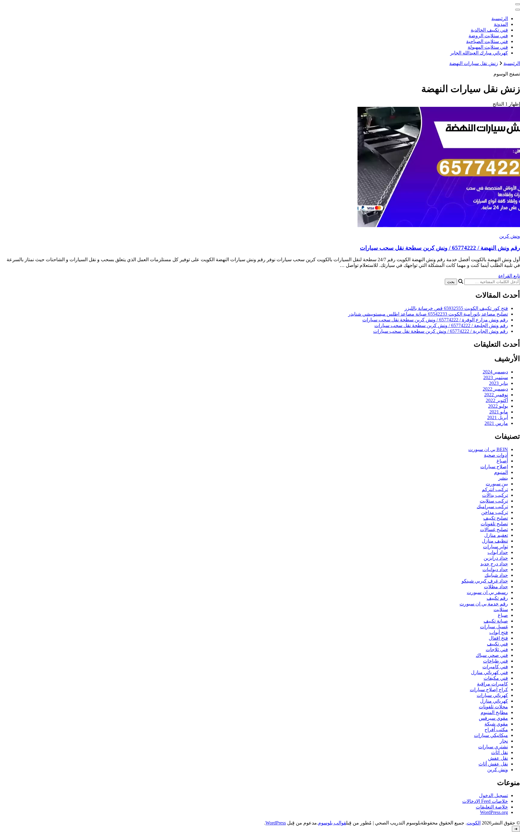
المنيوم (501, 472)
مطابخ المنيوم (494, 712)
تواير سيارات (495, 546)
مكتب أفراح (496, 729)
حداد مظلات (496, 586)
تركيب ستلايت (494, 500)
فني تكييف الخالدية (489, 29)
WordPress (275, 822)
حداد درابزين (496, 558)
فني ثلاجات (497, 649)
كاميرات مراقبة (492, 683)
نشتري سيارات (493, 746)
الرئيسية (499, 18)
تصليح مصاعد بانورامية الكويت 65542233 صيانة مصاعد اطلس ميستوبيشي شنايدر (428, 314)
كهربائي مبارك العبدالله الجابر (479, 52)
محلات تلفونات (493, 706)
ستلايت (501, 609)
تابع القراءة (509, 275)
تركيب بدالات (495, 495)
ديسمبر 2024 (495, 371)
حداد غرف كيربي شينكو (485, 580)
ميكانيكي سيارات (491, 735)
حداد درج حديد (494, 563)
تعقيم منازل (496, 535)
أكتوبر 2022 (497, 400)
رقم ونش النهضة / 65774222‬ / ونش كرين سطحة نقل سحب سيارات (440, 248)
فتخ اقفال (498, 638)
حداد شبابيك (496, 575)
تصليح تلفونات (494, 523)
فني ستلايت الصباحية (487, 41)
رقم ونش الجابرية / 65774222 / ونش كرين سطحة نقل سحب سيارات (440, 331)
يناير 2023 (498, 383)
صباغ (503, 615)
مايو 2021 (498, 411)
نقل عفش (498, 758)
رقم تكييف (497, 598)
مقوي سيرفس (493, 718)
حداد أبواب (498, 552)
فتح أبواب (498, 632)
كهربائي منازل (494, 701)
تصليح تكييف (495, 518)
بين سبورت (497, 483)
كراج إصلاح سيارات (489, 689)
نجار (504, 741)
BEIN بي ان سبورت (488, 449)
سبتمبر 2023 (495, 377)
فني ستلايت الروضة (488, 35)
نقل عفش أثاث (493, 763)
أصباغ (502, 460)
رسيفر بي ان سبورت (487, 592)
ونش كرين (509, 236)
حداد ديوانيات (495, 569)
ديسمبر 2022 (495, 388)
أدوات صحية (496, 455)
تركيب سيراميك (492, 506)
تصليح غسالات (494, 529)
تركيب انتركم (495, 489)
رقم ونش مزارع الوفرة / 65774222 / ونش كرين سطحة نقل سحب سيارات (435, 319)
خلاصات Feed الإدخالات (485, 801)
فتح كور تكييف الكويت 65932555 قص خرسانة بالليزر (456, 308)
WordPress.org (494, 812)
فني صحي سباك (492, 655)
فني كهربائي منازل (489, 672)
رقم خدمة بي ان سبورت (484, 603)
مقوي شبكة (496, 723)
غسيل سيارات (494, 626)
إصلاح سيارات (494, 466)
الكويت (474, 822)
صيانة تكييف (496, 620)
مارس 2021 (496, 423)
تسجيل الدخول (493, 795)
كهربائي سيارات (492, 695)
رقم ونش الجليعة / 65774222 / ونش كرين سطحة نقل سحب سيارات (441, 325)
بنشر (503, 478)
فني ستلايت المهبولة (488, 47)
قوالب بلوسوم (332, 822)
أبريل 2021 (497, 417)
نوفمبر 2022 (496, 394)
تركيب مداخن (494, 512)
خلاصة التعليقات (492, 806)
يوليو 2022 (498, 406)
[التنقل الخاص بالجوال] (517, 4)
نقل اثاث (499, 752)
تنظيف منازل (495, 540)
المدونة (501, 24)
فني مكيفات (496, 678)
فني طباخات (495, 660)
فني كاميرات (495, 666)
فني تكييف (497, 643)
